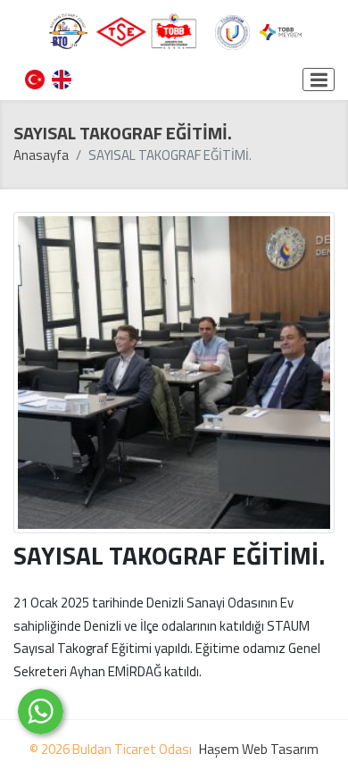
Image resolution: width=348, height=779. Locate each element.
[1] (318, 79)
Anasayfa (41, 155)
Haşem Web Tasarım (259, 749)
